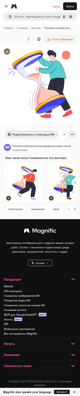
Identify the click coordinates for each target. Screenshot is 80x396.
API (6, 324)
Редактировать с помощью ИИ (31, 135)
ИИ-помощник (13, 291)
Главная (8, 28)
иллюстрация (15, 209)
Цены (56, 6)
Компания (11, 354)
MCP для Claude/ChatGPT (25, 315)
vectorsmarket (19, 150)
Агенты (12, 319)
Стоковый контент (15, 310)
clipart (56, 209)
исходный (26, 52)
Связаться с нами (17, 366)
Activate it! (62, 391)
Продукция (12, 279)
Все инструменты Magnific (20, 333)
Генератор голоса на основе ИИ (24, 305)
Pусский (40, 263)
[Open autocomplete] (8, 16)
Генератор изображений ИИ (22, 295)
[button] (40, 263)
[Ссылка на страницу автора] (7, 148)
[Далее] (64, 134)
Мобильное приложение (19, 329)
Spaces (8, 286)
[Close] (74, 392)
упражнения (38, 209)
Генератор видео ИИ (17, 300)
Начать (9, 343)
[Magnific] (40, 231)
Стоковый (22, 28)
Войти (70, 6)
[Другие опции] (28, 39)
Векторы (36, 28)
